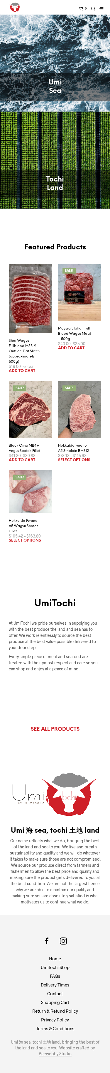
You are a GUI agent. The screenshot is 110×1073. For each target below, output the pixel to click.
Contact (55, 993)
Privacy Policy (55, 1019)
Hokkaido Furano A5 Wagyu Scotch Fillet (23, 526)
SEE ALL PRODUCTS (55, 729)
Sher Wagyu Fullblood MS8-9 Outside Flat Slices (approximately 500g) (24, 351)
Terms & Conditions (55, 1028)
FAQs (55, 976)
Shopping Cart (55, 1002)
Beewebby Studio (55, 1053)
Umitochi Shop (55, 967)
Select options (74, 460)
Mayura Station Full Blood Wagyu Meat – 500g (74, 334)
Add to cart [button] (22, 371)
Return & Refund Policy (55, 1011)
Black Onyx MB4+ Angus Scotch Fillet (24, 448)
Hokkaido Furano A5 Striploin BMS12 (73, 448)
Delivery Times (55, 984)
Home (55, 958)
